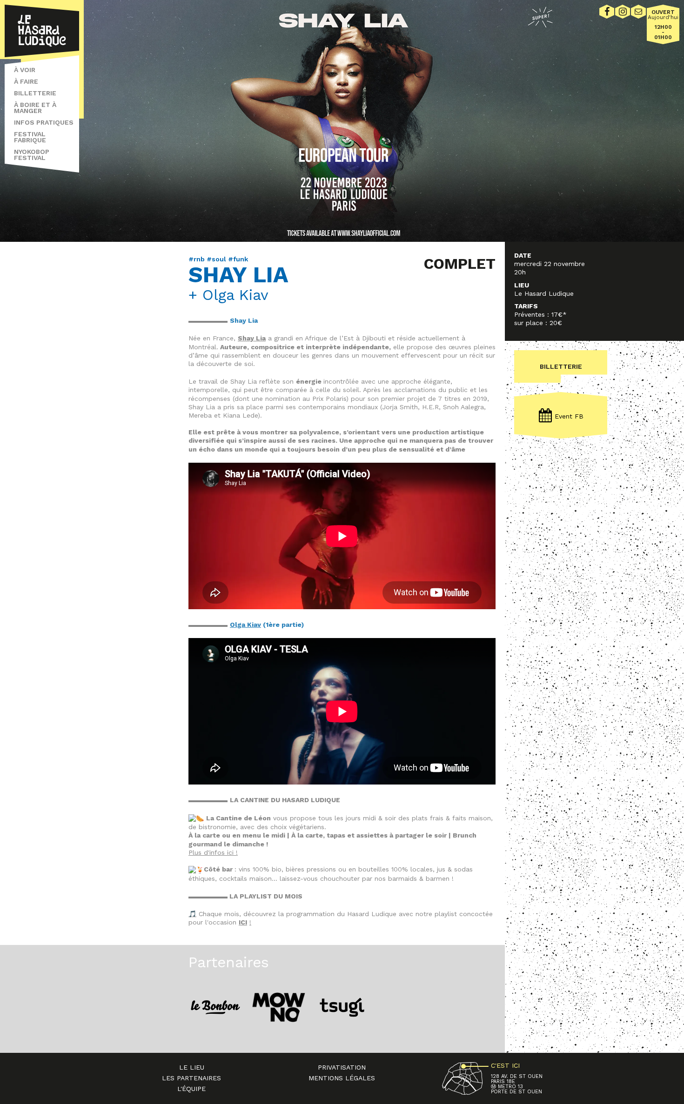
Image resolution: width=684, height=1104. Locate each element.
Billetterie (35, 93)
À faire (26, 81)
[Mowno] (279, 1007)
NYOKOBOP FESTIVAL (31, 154)
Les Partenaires (191, 1078)
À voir (24, 69)
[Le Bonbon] (215, 1007)
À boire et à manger (35, 107)
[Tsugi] (342, 1007)
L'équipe (191, 1088)
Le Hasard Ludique (42, 31)
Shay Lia (252, 338)
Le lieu (191, 1067)
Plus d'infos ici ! (213, 852)
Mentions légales (341, 1078)
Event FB (569, 416)
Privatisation (342, 1067)
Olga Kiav (245, 624)
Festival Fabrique (30, 137)
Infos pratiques (44, 122)
